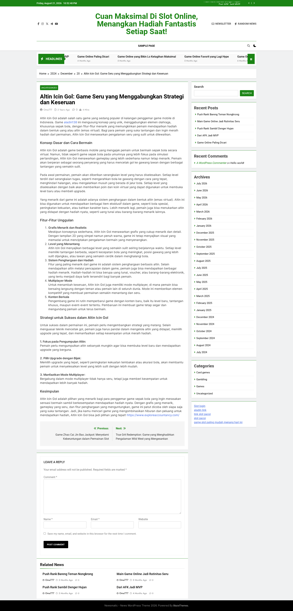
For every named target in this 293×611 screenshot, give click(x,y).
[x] (47, 24)
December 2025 (205, 232)
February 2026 (204, 218)
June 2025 (202, 275)
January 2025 (203, 310)
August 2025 (203, 260)
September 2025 (205, 253)
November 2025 (205, 239)
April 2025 (202, 288)
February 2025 (204, 303)
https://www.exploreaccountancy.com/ (153, 415)
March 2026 (203, 211)
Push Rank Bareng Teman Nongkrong (68, 574)
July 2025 (201, 267)
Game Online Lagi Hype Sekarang (241, 56)
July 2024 (201, 352)
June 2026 (202, 190)
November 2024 (205, 324)
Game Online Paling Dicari (77, 56)
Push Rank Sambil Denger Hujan (65, 587)
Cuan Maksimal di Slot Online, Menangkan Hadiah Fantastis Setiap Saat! (146, 24)
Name (48, 519)
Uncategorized (49, 87)
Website (143, 519)
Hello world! (237, 163)
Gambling (201, 379)
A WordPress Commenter (211, 163)
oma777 (48, 109)
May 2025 (201, 282)
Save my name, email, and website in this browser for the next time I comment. (91, 533)
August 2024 (203, 345)
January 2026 (203, 225)
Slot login (199, 406)
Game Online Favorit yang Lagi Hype (191, 56)
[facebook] (38, 24)
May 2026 (201, 197)
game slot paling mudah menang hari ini (218, 422)
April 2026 (202, 204)
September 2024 (205, 338)
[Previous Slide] (249, 3)
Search (199, 86)
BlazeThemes (180, 605)
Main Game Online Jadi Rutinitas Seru (142, 574)
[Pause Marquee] (251, 59)
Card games (203, 372)
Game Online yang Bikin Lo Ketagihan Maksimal (131, 56)
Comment (50, 477)
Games (200, 386)
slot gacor (200, 418)
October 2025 (203, 246)
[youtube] (56, 24)
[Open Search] (248, 45)
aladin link (200, 410)
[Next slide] (254, 3)
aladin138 (70, 122)
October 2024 (203, 331)
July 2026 (201, 183)
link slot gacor (202, 414)
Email (95, 519)
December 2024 (205, 317)
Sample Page (146, 45)
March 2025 (203, 296)
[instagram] (42, 24)
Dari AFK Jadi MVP (229, 3)
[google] (52, 24)
